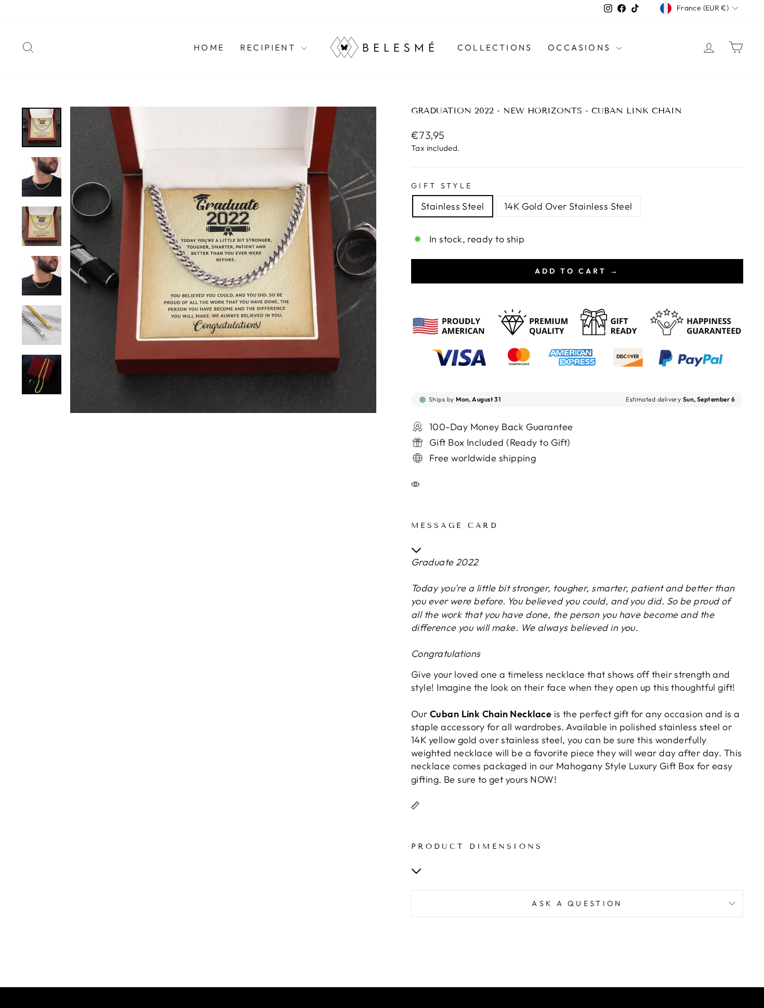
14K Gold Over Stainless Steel (568, 206)
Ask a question (577, 903)
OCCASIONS (581, 47)
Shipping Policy (363, 1000)
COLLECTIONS (494, 47)
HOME (209, 47)
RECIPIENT (269, 47)
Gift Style (441, 185)
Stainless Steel (452, 206)
